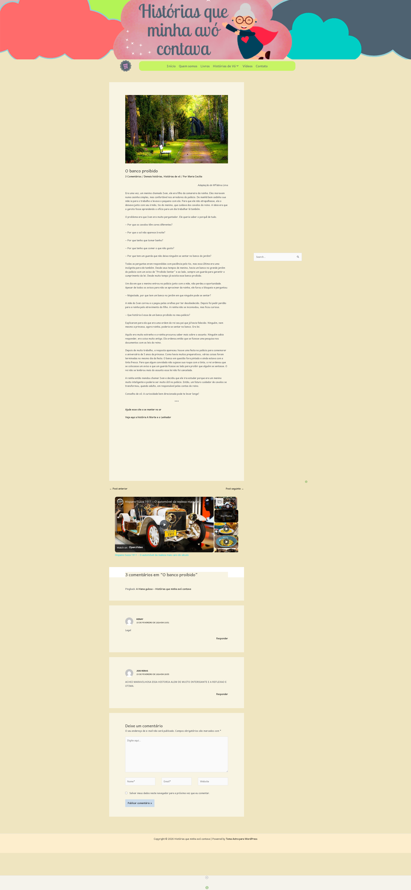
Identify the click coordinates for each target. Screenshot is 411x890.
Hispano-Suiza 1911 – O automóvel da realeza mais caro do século (164, 502)
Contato (262, 66)
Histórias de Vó (224, 66)
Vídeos (248, 66)
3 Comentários (133, 176)
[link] (120, 502)
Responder (222, 638)
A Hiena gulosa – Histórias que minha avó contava (163, 589)
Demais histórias (153, 176)
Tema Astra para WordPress (241, 839)
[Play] (216, 508)
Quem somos (188, 66)
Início (171, 66)
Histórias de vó (172, 176)
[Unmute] (220, 508)
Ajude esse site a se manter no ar (143, 409)
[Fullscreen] (235, 508)
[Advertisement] (176, 445)
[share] (207, 500)
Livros (205, 66)
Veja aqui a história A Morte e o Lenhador (148, 417)
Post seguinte (235, 489)
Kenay (139, 619)
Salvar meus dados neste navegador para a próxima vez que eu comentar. (170, 793)
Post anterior (118, 489)
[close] (206, 877)
